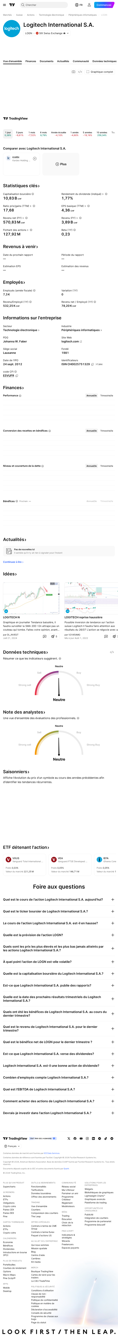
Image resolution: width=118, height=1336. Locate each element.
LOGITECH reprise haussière (83, 617)
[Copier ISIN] (92, 364)
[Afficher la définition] (32, 194)
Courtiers (35, 1209)
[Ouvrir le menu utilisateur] (89, 5)
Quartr (66, 1168)
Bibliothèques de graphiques (99, 1192)
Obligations (8, 1203)
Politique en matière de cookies (42, 1304)
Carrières (35, 1258)
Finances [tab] (31, 61)
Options (7, 1271)
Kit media (36, 1262)
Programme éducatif (95, 1224)
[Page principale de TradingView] (12, 5)
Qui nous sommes (40, 1245)
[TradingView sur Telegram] (99, 1138)
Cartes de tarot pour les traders (43, 1276)
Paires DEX (8, 1213)
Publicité (89, 1214)
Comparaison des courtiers (44, 1213)
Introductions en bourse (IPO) (15, 1253)
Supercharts (9, 1186)
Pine (5, 1216)
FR (81, 4)
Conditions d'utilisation (42, 1290)
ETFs (5, 1199)
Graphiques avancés (95, 1199)
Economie (8, 1242)
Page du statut (38, 1322)
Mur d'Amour (68, 1190)
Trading (65, 1215)
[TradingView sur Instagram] (87, 1138)
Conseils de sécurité (41, 1313)
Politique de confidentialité (44, 1300)
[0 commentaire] (44, 636)
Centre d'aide (38, 1255)
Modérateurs (68, 1206)
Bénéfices (8, 1245)
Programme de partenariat (98, 1221)
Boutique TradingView (42, 1271)
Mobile (6, 1287)
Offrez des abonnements (43, 1196)
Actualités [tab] (63, 61)
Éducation (67, 1219)
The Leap (36, 1216)
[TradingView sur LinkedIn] (93, 1138)
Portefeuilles (9, 1264)
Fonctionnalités (38, 1186)
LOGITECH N (11, 617)
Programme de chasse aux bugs (44, 1317)
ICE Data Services (51, 1153)
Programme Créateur (67, 1198)
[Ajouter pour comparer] (34, 158)
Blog (33, 1251)
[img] (64, 33)
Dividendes (8, 1249)
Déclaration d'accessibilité (44, 1309)
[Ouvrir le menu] (4, 5)
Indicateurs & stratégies (68, 1236)
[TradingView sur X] (69, 1138)
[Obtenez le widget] (80, 71)
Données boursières (41, 1193)
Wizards (66, 1241)
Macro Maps (9, 1274)
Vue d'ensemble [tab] (12, 61)
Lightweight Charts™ (95, 1195)
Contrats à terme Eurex (42, 1232)
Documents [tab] (46, 61)
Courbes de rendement (14, 1268)
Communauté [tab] (81, 61)
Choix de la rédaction (67, 1224)
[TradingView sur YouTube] (81, 1138)
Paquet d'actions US (41, 1235)
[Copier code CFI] (16, 375)
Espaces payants (70, 1247)
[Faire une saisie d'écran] (73, 71)
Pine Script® (9, 1278)
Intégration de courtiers (96, 1218)
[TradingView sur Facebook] (75, 1138)
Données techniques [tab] (104, 61)
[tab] (91, 395)
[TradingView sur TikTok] (106, 1138)
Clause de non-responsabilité (38, 1295)
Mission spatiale (39, 1248)
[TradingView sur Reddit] (112, 1138)
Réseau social (68, 1186)
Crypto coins (9, 1206)
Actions (6, 1196)
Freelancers (67, 1244)
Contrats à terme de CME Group (44, 1227)
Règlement (67, 1203)
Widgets (89, 1189)
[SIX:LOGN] (6, 611)
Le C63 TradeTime (40, 1281)
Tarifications (37, 1190)
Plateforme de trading (96, 1202)
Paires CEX (8, 1209)
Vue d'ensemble (39, 1206)
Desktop (7, 1291)
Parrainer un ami (70, 1193)
